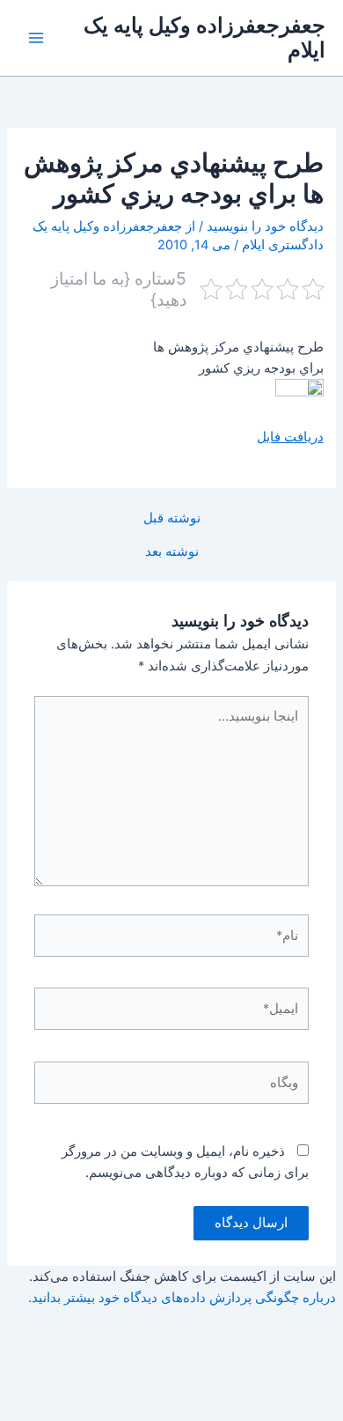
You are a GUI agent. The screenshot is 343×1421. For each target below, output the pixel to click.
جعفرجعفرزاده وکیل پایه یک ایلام (204, 37)
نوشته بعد (172, 552)
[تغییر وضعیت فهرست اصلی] (36, 37)
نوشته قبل (172, 518)
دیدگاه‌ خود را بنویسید (265, 226)
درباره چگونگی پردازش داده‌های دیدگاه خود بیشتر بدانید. (182, 1298)
